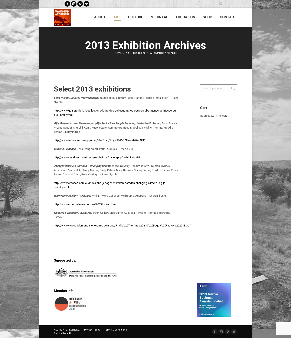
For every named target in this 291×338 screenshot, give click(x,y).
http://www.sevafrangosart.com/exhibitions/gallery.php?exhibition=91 (97, 157)
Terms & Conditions (115, 329)
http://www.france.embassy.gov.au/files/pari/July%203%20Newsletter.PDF (99, 140)
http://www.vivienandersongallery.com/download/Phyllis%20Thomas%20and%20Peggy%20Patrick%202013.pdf (122, 225)
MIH (68, 333)
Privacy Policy (92, 329)
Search (232, 88)
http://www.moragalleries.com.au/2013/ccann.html (85, 204)
